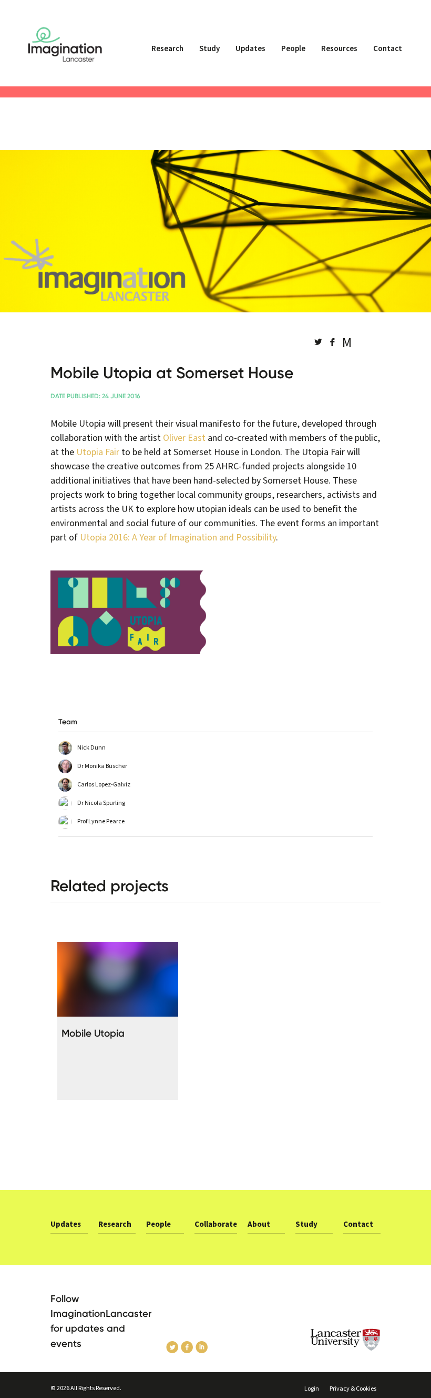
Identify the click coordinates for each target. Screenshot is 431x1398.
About (259, 1224)
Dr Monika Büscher (102, 766)
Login (311, 1388)
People (293, 48)
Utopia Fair (97, 452)
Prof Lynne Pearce (101, 821)
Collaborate (215, 1224)
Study (209, 48)
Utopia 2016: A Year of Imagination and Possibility (178, 537)
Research (167, 48)
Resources (339, 48)
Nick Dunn (91, 747)
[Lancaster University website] (345, 1339)
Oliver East (184, 438)
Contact (387, 48)
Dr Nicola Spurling (101, 803)
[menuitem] (167, 53)
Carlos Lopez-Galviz (103, 784)
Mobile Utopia (93, 1033)
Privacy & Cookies (353, 1388)
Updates (250, 48)
